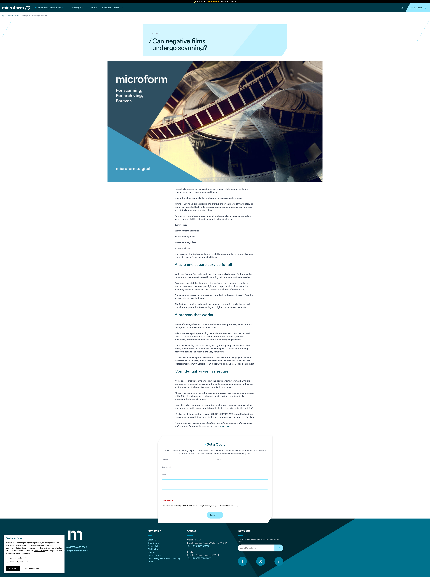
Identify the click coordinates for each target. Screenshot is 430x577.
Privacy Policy (210, 506)
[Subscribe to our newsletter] (278, 548)
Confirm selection (31, 568)
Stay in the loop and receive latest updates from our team (258, 540)
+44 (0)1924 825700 (200, 546)
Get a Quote (416, 8)
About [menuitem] (94, 8)
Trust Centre (153, 543)
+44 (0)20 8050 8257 (201, 558)
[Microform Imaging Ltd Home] (16, 7)
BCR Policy (153, 549)
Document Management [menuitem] (48, 8)
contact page (224, 426)
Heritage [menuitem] (76, 8)
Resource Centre (12, 15)
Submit (213, 515)
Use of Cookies (154, 555)
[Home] (3, 16)
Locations (152, 540)
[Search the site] (401, 7)
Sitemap (151, 552)
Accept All (13, 568)
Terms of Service (226, 506)
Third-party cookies (17, 562)
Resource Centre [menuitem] (110, 8)
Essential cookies (16, 558)
